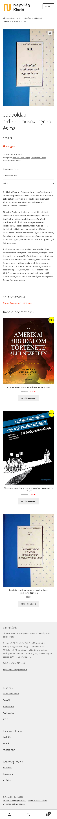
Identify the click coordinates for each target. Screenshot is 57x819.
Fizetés (6, 743)
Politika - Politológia (23, 18)
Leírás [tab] (5, 183)
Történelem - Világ (38, 157)
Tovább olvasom (28, 603)
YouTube (7, 780)
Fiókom (9, 814)
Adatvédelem (9, 713)
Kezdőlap (10, 18)
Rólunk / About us (11, 693)
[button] (50, 33)
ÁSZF (5, 719)
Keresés (28, 814)
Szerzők (6, 700)
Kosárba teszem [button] (28, 398)
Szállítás (7, 737)
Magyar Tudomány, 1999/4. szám (17, 303)
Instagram (8, 774)
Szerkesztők (8, 706)
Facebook (7, 767)
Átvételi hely (9, 749)
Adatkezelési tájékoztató (14, 800)
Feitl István (18, 160)
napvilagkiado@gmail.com (15, 669)
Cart (44, 812)
